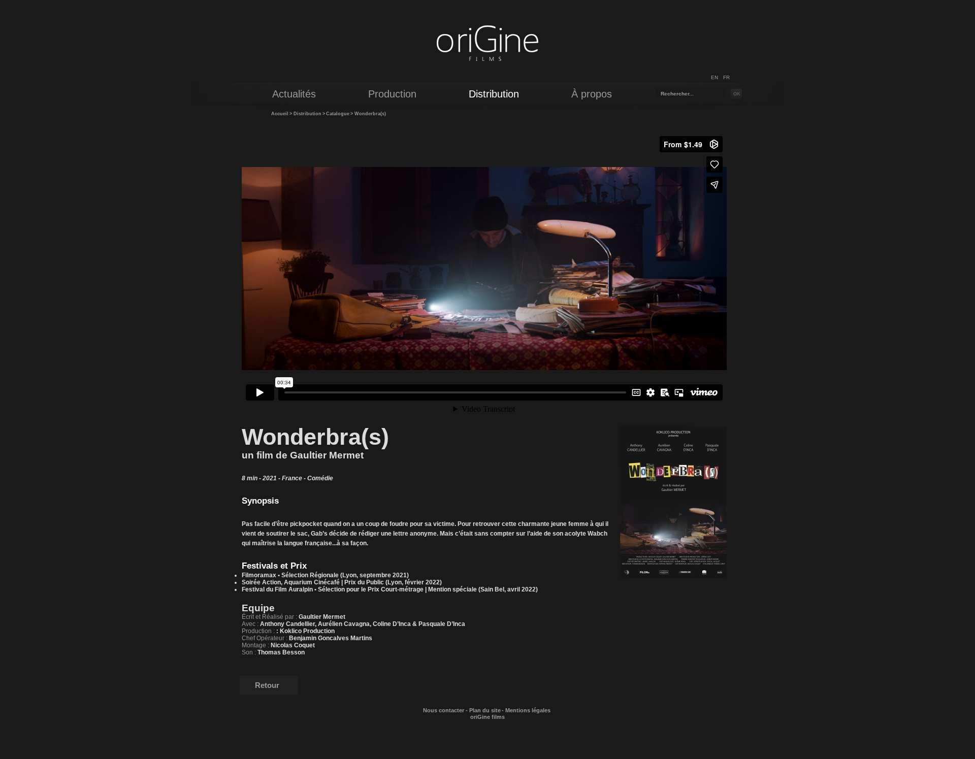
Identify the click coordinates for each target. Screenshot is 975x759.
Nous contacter (443, 710)
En (714, 77)
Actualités (294, 94)
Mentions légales (527, 710)
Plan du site (485, 710)
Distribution (307, 113)
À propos (591, 94)
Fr (726, 77)
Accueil (279, 113)
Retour (267, 685)
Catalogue (337, 113)
